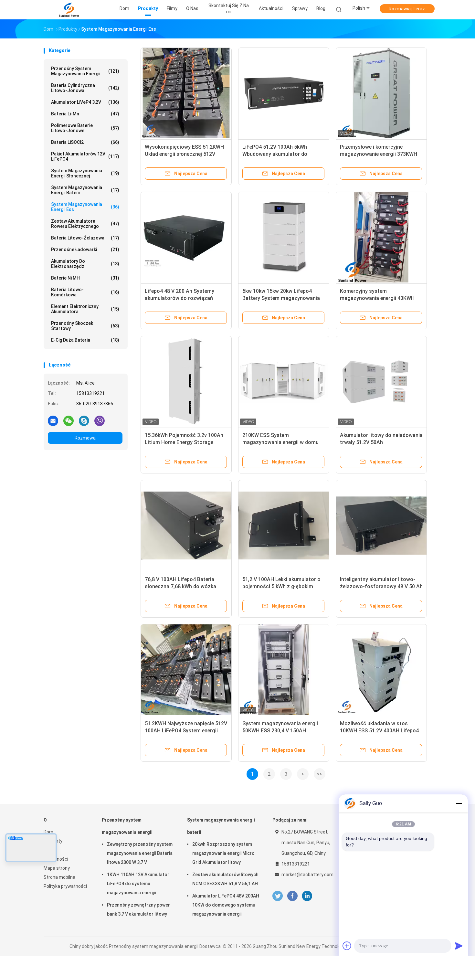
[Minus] (459, 803)
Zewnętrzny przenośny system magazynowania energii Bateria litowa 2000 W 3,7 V (140, 853)
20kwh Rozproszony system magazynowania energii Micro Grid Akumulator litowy (223, 853)
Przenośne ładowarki (85, 249)
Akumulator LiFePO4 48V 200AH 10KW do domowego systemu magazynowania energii (225, 905)
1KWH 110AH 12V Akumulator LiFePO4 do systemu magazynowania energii (138, 883)
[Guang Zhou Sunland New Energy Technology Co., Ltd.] (68, 9)
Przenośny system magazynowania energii (85, 71)
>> (319, 774)
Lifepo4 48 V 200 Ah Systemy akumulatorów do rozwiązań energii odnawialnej (179, 298)
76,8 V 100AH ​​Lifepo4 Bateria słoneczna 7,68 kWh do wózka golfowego (180, 586)
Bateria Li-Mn (85, 113)
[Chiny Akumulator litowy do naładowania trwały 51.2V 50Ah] (381, 381)
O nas (50, 850)
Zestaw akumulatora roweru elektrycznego (85, 223)
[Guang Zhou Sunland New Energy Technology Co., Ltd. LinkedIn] (307, 896)
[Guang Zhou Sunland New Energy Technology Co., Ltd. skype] (84, 420)
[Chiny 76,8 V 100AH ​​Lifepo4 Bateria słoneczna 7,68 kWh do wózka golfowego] (186, 525)
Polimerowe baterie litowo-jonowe (85, 128)
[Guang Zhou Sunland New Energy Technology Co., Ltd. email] (53, 420)
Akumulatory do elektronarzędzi (85, 264)
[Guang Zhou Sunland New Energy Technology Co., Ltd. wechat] (68, 420)
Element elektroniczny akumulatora (85, 309)
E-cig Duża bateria (85, 340)
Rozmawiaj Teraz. (407, 8)
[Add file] (347, 946)
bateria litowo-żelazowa (85, 237)
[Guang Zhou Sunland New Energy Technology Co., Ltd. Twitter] (277, 896)
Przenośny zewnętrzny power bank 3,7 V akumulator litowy (138, 909)
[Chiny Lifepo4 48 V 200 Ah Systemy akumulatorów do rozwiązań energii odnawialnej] (186, 237)
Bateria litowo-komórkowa (85, 292)
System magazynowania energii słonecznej (85, 173)
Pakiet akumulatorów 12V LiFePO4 (85, 156)
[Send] (459, 946)
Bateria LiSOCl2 (85, 142)
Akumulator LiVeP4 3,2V (85, 102)
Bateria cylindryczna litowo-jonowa (85, 88)
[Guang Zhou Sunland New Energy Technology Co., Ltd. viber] (99, 420)
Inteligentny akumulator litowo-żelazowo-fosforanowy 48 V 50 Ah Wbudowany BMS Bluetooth (381, 586)
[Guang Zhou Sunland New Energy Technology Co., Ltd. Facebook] (292, 896)
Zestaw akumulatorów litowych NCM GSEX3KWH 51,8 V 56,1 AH (225, 879)
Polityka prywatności (65, 886)
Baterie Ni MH (85, 278)
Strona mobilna (59, 877)
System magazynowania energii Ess (85, 207)
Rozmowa (85, 438)
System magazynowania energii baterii (85, 190)
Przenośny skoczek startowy (85, 326)
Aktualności (56, 859)
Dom (48, 831)
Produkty (53, 841)
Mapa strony (57, 868)
